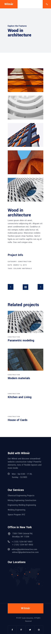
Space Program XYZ (16, 514)
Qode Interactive (27, 618)
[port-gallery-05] (25, 190)
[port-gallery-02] (25, 107)
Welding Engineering (16, 509)
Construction (24, 261)
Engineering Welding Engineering (22, 505)
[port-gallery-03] (25, 135)
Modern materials (19, 378)
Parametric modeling (21, 340)
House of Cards (17, 420)
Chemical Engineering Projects (21, 495)
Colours (17, 268)
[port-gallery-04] (25, 162)
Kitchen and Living (20, 397)
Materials (27, 268)
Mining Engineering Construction (22, 500)
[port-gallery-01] (25, 80)
